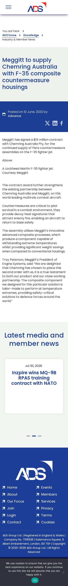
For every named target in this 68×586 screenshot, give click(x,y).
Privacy (47, 508)
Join (10, 508)
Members (49, 494)
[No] (63, 572)
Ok (35, 580)
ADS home (9, 35)
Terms (46, 515)
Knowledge (31, 35)
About (12, 494)
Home (12, 487)
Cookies (48, 522)
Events (46, 487)
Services (48, 501)
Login (11, 515)
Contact (14, 522)
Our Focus (15, 501)
